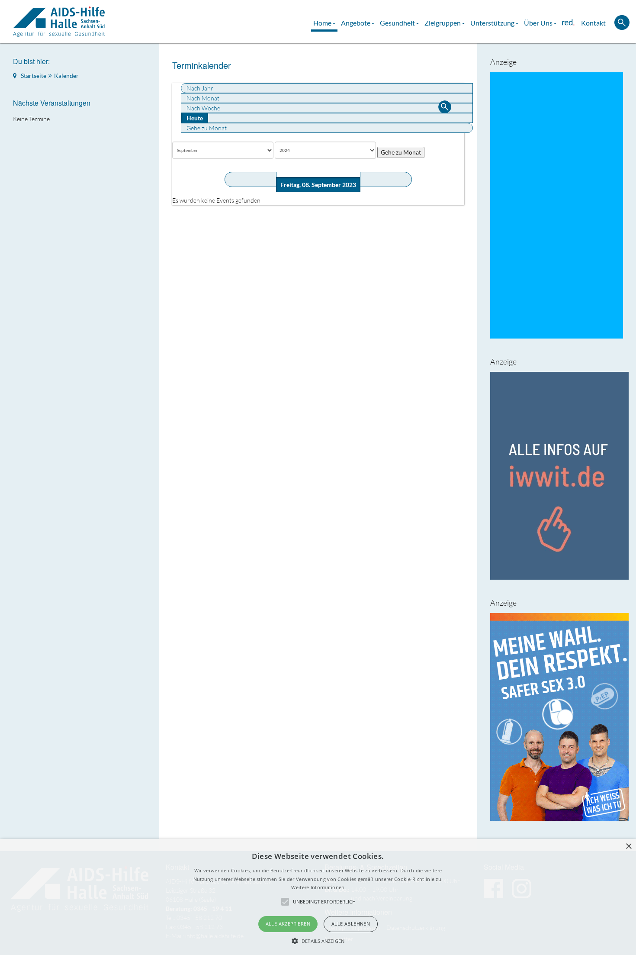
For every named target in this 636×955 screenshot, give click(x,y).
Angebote (356, 23)
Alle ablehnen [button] (350, 923)
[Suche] (445, 108)
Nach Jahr (199, 88)
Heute (194, 118)
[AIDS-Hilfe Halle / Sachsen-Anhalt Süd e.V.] (58, 21)
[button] (318, 940)
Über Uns (539, 23)
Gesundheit (398, 23)
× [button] (628, 846)
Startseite (33, 75)
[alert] (318, 897)
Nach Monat (202, 98)
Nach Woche (203, 108)
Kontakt (593, 23)
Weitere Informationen (317, 887)
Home (323, 23)
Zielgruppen (443, 23)
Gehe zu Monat (206, 128)
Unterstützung (493, 23)
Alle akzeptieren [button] (288, 923)
